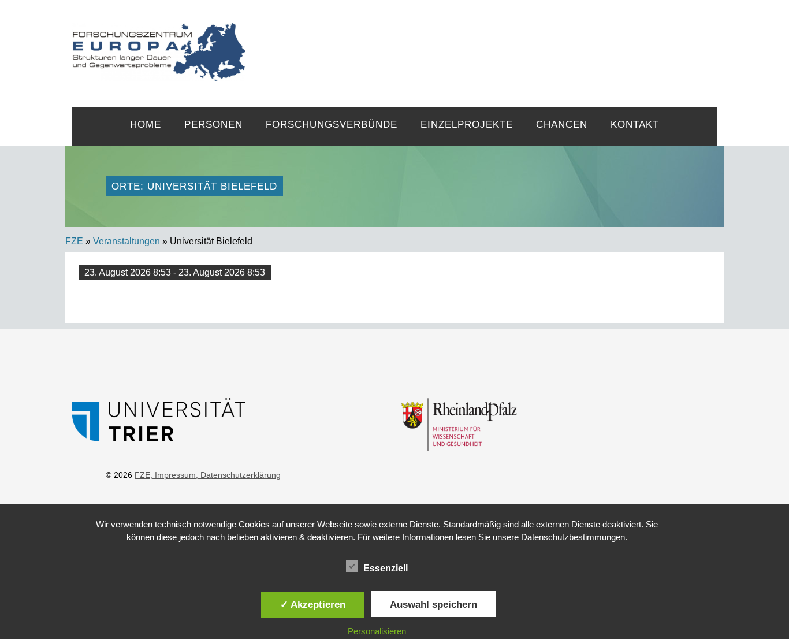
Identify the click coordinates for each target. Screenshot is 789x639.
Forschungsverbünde (331, 124)
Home (145, 124)
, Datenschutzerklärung (238, 475)
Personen (213, 124)
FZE (481, 41)
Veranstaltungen (126, 241)
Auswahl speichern (433, 604)
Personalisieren (377, 631)
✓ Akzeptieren (312, 604)
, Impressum (173, 475)
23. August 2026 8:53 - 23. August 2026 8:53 (174, 272)
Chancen (561, 124)
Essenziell (385, 568)
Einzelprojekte (466, 124)
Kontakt (635, 124)
